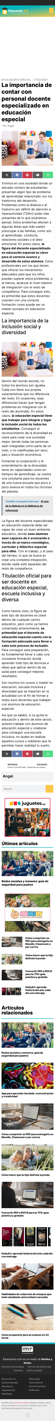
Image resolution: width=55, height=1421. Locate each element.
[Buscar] (49, 789)
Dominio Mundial (10, 1382)
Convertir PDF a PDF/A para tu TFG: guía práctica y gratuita (38, 974)
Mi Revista (34, 1390)
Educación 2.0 (9, 1379)
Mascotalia (34, 1379)
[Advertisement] (27, 46)
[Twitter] (30, 3)
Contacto (18, 1370)
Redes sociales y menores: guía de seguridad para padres (25, 883)
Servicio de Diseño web (39, 1366)
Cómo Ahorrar (36, 1382)
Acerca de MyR (34, 1370)
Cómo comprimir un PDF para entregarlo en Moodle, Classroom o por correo (39, 943)
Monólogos (7, 1393)
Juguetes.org (8, 1390)
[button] (51, 10)
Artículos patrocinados (13, 1366)
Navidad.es (7, 1386)
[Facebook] (25, 3)
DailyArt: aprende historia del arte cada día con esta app (38, 990)
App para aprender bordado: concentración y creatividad (27, 1095)
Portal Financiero (37, 1386)
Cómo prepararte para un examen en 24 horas (25, 1336)
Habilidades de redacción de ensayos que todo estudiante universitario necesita (26, 1296)
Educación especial (16, 79)
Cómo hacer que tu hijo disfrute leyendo (39, 957)
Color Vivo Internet (22, 1403)
